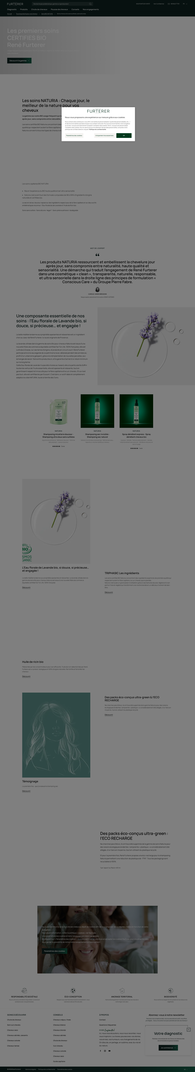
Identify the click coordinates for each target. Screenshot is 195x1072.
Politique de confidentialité (97, 129)
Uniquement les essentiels (104, 135)
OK (124, 135)
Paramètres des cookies (74, 135)
